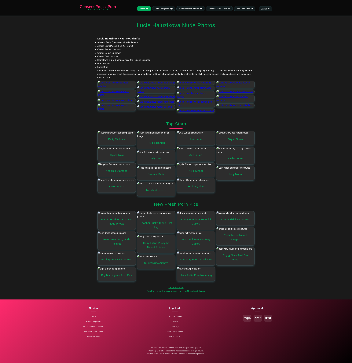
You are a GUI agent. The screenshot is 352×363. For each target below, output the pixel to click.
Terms (175, 321)
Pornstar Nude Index (218, 9)
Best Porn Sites (243, 9)
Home (143, 9)
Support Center (175, 316)
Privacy (175, 326)
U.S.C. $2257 (175, 337)
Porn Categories (162, 9)
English (264, 9)
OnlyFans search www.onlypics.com (164, 291)
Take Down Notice (175, 331)
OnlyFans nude (176, 287)
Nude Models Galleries (189, 9)
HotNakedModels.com (194, 291)
